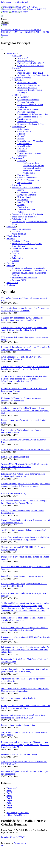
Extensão (10, 263)
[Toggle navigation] (2, 49)
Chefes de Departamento (28, 180)
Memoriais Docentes (32, 170)
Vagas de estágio (19, 234)
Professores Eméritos (32, 168)
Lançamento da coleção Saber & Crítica (18, 725)
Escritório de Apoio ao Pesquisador (27, 243)
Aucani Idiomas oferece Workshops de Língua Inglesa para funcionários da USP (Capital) (24, 670)
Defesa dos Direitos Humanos (30, 104)
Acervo (20, 190)
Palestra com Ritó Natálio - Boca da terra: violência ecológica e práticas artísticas (23, 475)
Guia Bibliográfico (20, 246)
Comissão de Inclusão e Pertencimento (28, 268)
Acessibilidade (23, 97)
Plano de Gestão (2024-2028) (30, 73)
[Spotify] (23, 12)
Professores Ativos (31, 163)
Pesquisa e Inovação (26, 112)
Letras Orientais (24, 146)
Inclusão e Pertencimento (28, 109)
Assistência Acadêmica (27, 82)
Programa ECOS (19, 280)
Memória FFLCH (25, 202)
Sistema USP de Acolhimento (24, 278)
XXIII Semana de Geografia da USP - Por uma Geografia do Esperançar (21, 358)
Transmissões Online (26, 209)
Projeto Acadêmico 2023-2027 (30, 63)
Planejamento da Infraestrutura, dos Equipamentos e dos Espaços (32, 115)
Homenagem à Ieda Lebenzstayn (15, 457)
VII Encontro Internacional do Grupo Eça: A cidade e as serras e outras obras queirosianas (25, 309)
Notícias (20, 204)
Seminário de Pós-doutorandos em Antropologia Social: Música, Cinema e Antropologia (25, 689)
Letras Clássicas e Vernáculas (30, 141)
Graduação (22, 107)
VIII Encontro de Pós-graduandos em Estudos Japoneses (25, 449)
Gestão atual (22, 70)
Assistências (17, 80)
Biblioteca (11, 285)
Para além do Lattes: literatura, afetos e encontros (22, 576)
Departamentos (18, 126)
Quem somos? (18, 158)
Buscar (4, 19)
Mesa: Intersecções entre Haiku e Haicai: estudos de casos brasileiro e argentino (23, 619)
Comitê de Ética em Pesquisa (24, 248)
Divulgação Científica (26, 195)
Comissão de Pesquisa (21, 241)
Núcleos (15, 260)
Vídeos (20, 212)
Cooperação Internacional (28, 99)
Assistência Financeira (27, 87)
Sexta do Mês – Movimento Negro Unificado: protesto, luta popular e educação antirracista (24, 465)
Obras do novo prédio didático (30, 65)
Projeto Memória (24, 182)
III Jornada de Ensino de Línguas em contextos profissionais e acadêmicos (21, 399)
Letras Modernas (24, 143)
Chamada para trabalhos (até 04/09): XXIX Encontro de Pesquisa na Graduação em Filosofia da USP (25, 367)
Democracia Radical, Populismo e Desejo (19, 754)
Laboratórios (17, 258)
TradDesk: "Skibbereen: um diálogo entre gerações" (23, 530)
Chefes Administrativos (27, 178)
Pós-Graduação (24, 119)
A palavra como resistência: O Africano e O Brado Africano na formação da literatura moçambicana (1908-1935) (25, 410)
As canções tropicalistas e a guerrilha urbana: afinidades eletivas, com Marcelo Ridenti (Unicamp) (25, 538)
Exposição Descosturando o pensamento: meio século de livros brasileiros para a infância (25, 706)
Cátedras (15, 253)
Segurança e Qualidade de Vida (30, 124)
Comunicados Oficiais (26, 192)
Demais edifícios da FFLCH (13, 837)
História (20, 139)
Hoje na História (24, 197)
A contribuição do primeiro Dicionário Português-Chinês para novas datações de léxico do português (25, 484)
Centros (15, 251)
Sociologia (22, 151)
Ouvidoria (16, 185)
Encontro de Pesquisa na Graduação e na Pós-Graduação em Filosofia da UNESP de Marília (25, 348)
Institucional (12, 53)
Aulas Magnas (29, 173)
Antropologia (23, 129)
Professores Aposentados (33, 165)
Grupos (15, 256)
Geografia (21, 136)
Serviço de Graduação (21, 229)
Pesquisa (11, 239)
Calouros (16, 231)
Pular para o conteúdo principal (14, 2)
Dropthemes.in (20, 843)
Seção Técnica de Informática (24, 217)
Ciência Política (24, 131)
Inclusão (10, 265)
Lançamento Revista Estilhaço (14, 493)
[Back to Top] (25, 845)
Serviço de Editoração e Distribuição (27, 214)
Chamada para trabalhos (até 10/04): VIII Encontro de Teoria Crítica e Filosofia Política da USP (24, 328)
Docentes (21, 160)
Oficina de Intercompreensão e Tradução (18, 698)
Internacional (12, 282)
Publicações (22, 207)
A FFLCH (16, 56)
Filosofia (21, 134)
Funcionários (23, 175)
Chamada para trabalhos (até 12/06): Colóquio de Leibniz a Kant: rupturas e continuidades (22, 319)
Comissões (17, 95)
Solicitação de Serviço (21, 219)
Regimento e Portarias (21, 78)
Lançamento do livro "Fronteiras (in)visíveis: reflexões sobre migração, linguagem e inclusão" (24, 628)
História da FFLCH (25, 60)
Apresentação (23, 58)
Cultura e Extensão (25, 102)
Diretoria (16, 68)
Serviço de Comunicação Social (26, 187)
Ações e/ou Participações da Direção (33, 75)
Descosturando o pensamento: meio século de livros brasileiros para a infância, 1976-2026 (23, 716)
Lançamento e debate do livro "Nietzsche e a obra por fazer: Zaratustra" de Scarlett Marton (24, 502)
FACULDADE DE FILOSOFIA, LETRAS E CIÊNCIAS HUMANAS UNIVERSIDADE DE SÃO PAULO (25, 32)
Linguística (22, 148)
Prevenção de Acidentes (27, 121)
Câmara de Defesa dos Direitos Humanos (29, 270)
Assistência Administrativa (28, 85)
